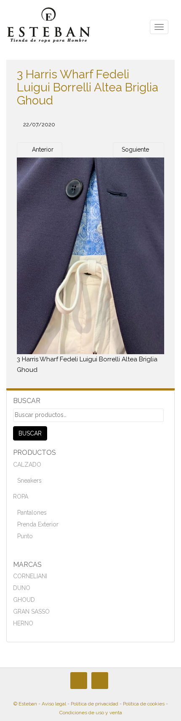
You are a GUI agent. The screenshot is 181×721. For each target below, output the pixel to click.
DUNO (21, 588)
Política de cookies (144, 704)
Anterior (41, 149)
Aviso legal (54, 704)
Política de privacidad (94, 704)
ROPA (20, 496)
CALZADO (27, 464)
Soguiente (136, 149)
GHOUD (24, 599)
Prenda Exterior (38, 524)
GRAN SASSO (31, 611)
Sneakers (29, 480)
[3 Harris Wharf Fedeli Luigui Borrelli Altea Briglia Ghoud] (90, 255)
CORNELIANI (30, 576)
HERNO (23, 623)
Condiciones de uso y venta (90, 713)
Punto (25, 536)
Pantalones (32, 512)
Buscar (30, 433)
